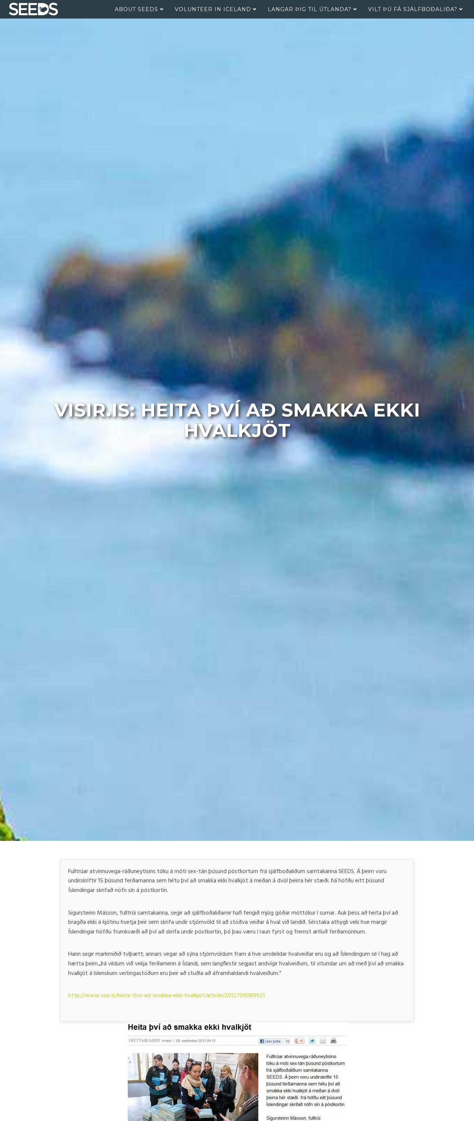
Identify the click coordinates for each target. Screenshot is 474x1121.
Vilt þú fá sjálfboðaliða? (413, 9)
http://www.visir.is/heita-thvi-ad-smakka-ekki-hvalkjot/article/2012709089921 (166, 996)
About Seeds (137, 9)
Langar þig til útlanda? (310, 9)
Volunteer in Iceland (214, 9)
